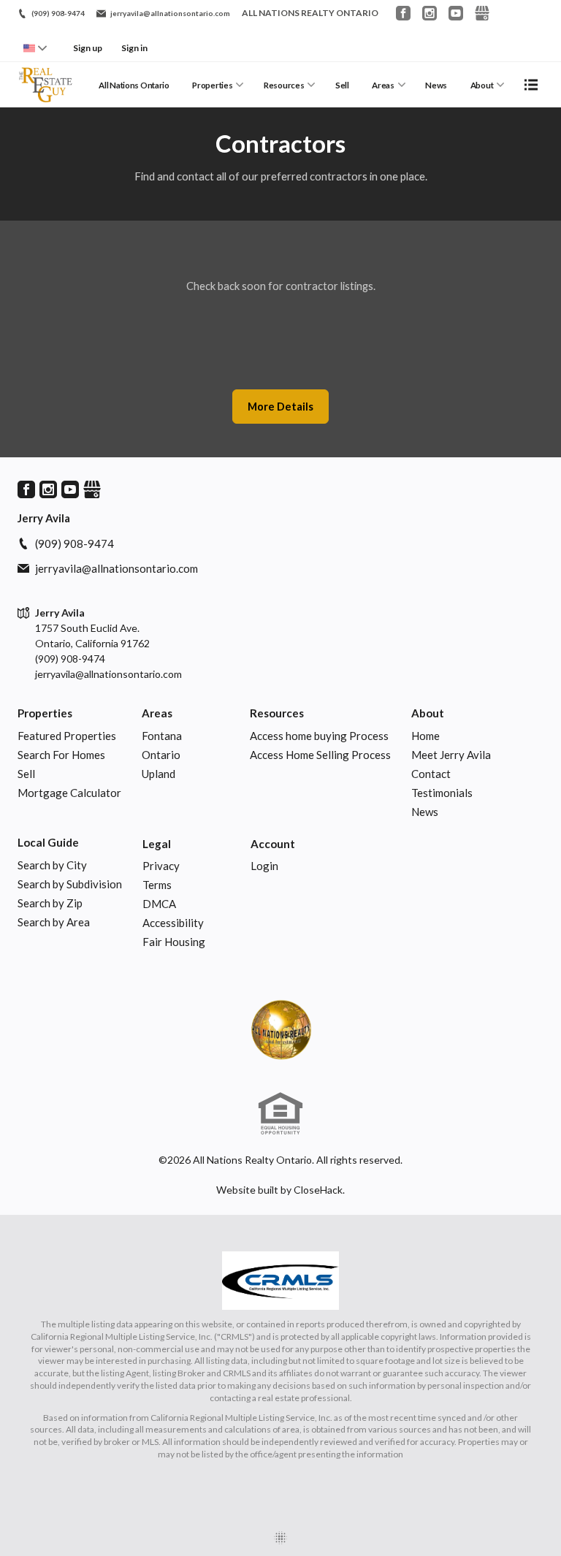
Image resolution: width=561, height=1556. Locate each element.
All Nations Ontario (134, 85)
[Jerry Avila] (280, 1029)
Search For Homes (61, 754)
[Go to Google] (482, 13)
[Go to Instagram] (429, 13)
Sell (342, 85)
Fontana (162, 735)
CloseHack (318, 1189)
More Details (280, 406)
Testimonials (442, 792)
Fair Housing (173, 941)
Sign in (134, 47)
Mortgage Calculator (69, 792)
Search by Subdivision (70, 883)
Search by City (52, 865)
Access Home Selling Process (320, 754)
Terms (157, 884)
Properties (212, 85)
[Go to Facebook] (403, 13)
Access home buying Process (319, 735)
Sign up (87, 47)
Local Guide (48, 842)
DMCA (159, 903)
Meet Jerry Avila (451, 754)
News (436, 85)
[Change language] (35, 48)
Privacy (161, 865)
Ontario (161, 754)
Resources (284, 85)
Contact (431, 773)
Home (425, 735)
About (482, 85)
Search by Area (54, 921)
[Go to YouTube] (456, 13)
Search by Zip (50, 902)
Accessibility (173, 922)
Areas (383, 85)
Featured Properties (67, 735)
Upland (158, 773)
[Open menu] (531, 84)
